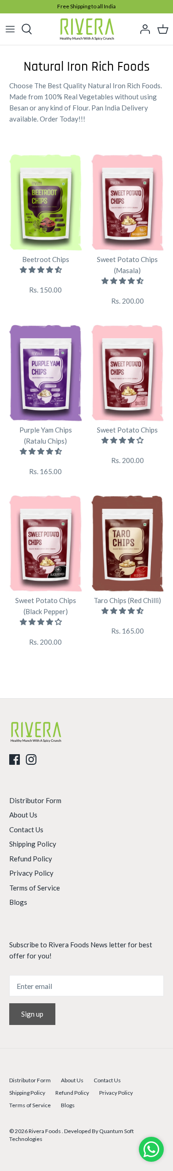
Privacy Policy (31, 873)
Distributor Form (35, 800)
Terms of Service (34, 888)
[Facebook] (14, 759)
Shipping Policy (32, 844)
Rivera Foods (45, 1131)
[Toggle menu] (10, 29)
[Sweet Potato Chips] (127, 373)
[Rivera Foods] (86, 29)
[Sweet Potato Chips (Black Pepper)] (45, 543)
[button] (41, 269)
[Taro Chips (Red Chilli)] (127, 543)
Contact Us (26, 829)
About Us (23, 815)
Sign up (32, 1014)
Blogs (18, 902)
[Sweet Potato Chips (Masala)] (127, 202)
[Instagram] (31, 759)
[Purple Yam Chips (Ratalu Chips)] (45, 373)
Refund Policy (30, 858)
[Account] (142, 29)
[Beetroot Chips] (45, 202)
